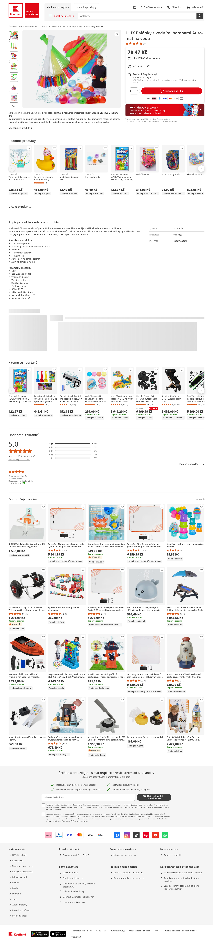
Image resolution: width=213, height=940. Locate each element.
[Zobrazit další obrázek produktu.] (13, 106)
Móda (15, 888)
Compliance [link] (101, 930)
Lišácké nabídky (20, 855)
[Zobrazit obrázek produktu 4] (13, 66)
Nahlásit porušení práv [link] (74, 902)
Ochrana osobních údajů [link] (139, 930)
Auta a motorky (19, 904)
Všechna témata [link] (70, 872)
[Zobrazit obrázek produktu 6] (13, 87)
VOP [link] (157, 930)
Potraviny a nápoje (21, 910)
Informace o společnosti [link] (81, 930)
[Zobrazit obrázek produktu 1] (13, 35)
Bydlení (16, 882)
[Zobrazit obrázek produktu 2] (13, 45)
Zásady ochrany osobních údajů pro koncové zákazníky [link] (181, 887)
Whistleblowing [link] (117, 930)
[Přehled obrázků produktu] (14, 69)
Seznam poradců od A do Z (76, 855)
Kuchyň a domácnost (22, 871)
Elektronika (17, 860)
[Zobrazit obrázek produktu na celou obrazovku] (71, 69)
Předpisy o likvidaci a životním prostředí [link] (181, 930)
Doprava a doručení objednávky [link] (78, 896)
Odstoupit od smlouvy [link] (73, 891)
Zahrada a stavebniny (22, 866)
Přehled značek (19, 915)
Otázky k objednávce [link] (73, 878)
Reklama (12, 174)
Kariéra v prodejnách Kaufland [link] (128, 872)
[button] (73, 443)
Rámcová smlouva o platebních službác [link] (183, 872)
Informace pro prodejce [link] (124, 855)
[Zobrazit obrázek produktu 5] (13, 77)
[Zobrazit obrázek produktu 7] (13, 98)
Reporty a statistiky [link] (173, 855)
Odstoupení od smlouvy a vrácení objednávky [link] (79, 885)
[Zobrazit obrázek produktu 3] (13, 56)
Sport (15, 899)
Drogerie (16, 893)
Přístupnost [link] (76, 937)
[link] (86, 7)
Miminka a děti (19, 877)
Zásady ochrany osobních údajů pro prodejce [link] (181, 880)
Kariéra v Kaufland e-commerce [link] (128, 878)
